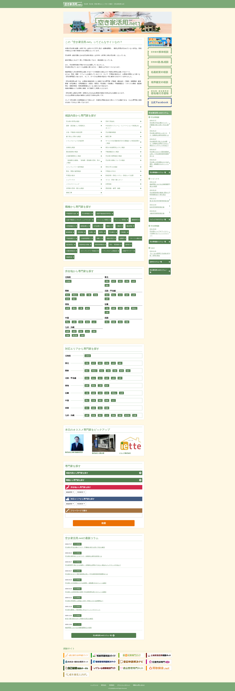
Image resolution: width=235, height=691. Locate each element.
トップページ (94, 685)
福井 (126, 295)
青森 (107, 281)
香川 (107, 322)
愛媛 (126, 322)
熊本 (80, 331)
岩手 (113, 281)
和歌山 (134, 308)
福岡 (67, 331)
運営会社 (103, 685)
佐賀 (74, 331)
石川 (120, 295)
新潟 (107, 295)
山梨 (133, 295)
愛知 (74, 308)
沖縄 (82, 335)
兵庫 (107, 312)
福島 (107, 285)
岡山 (67, 322)
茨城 (95, 295)
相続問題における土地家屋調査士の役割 (78, 627)
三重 (80, 308)
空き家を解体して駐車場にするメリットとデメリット (82, 610)
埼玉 (82, 295)
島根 (87, 322)
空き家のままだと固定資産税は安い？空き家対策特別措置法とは (86, 574)
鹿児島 (75, 335)
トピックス (77, 624)
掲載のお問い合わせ (139, 685)
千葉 (88, 295)
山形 (133, 281)
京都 (120, 308)
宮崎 (67, 335)
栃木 (74, 299)
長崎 (94, 331)
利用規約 (111, 685)
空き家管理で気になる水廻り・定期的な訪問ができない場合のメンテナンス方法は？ (93, 565)
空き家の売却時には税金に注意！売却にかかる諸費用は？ (84, 601)
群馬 (67, 299)
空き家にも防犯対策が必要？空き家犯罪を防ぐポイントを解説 (85, 592)
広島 (74, 322)
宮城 (126, 281)
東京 (67, 295)
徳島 (113, 322)
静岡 (67, 308)
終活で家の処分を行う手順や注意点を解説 (79, 618)
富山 (113, 295)
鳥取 (80, 322)
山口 (94, 322)
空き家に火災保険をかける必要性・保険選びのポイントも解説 (85, 583)
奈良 (126, 308)
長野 (107, 299)
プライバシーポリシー (123, 685)
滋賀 (113, 308)
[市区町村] (81, 492)
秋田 (120, 281)
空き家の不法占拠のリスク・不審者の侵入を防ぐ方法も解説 (85, 547)
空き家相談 (77, 544)
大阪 (107, 308)
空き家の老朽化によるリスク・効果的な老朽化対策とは (83, 556)
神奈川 (75, 295)
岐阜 (87, 308)
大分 (87, 331)
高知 (120, 322)
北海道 (68, 281)
